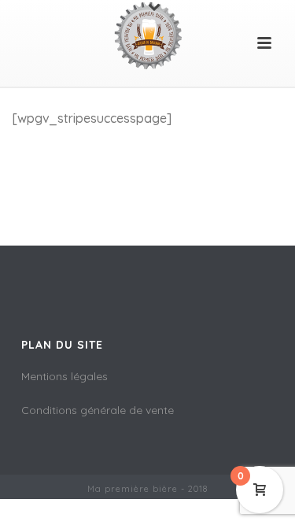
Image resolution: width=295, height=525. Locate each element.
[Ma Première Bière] (147, 35)
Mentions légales (64, 376)
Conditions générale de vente (97, 410)
